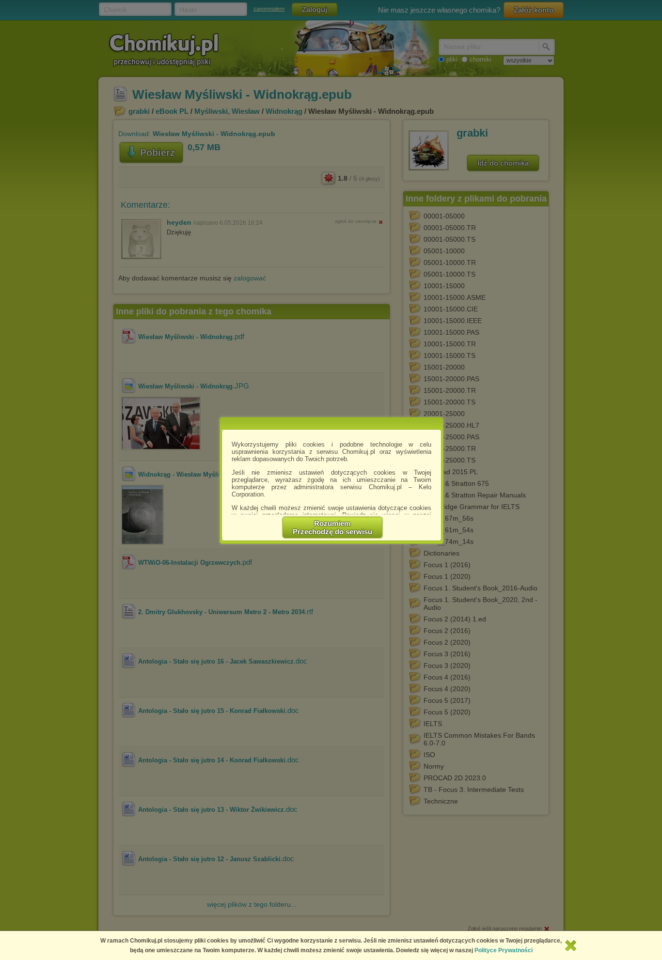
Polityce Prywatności (503, 950)
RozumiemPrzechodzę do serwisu (332, 527)
